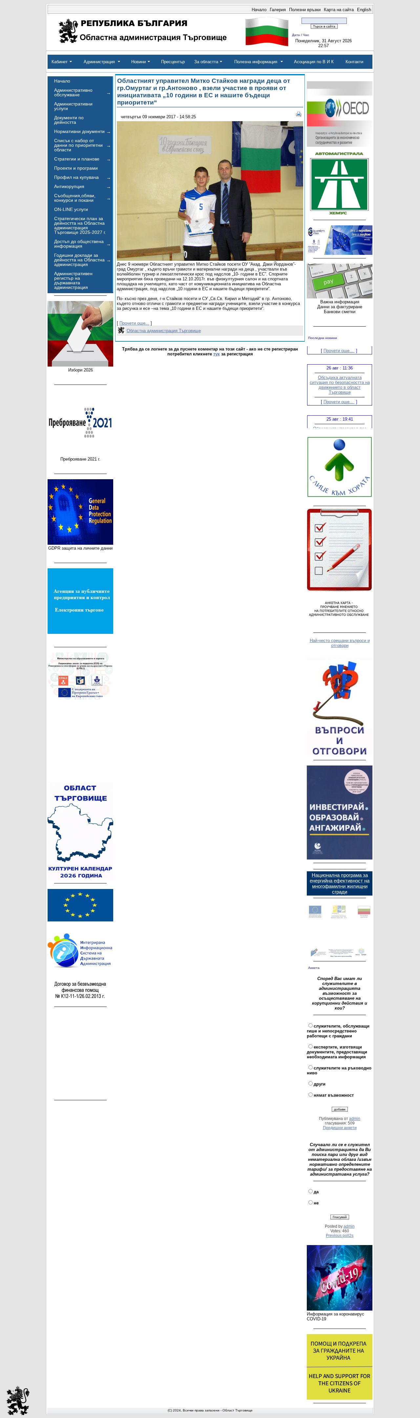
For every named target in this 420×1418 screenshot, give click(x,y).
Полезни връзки (305, 9)
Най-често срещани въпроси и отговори (340, 643)
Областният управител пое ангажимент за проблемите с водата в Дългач (339, 422)
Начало (259, 9)
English (364, 9)
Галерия (278, 9)
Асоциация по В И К (314, 61)
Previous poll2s (339, 1235)
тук (216, 353)
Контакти (354, 61)
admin (354, 1118)
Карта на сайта (339, 9)
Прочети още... (134, 323)
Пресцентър (173, 61)
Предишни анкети (340, 1127)
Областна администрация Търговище (164, 330)
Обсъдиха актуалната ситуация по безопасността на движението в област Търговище (340, 374)
